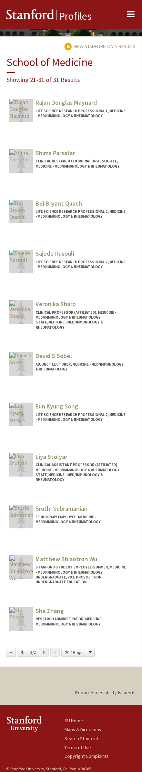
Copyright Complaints (86, 756)
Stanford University (35, 723)
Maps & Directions (82, 729)
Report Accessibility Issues (103, 692)
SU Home (73, 720)
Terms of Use (77, 747)
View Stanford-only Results (104, 46)
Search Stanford (81, 738)
